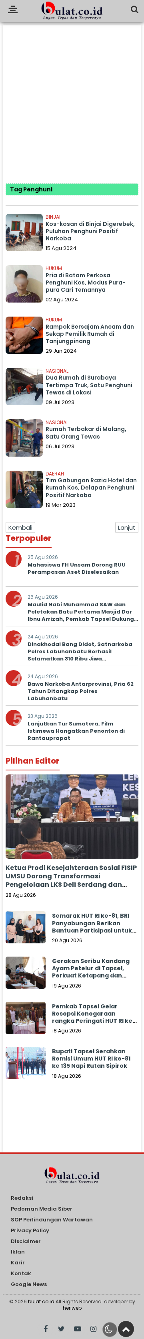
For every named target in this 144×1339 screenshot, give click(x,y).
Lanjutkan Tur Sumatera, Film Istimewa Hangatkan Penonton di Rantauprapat (76, 731)
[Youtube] (77, 1329)
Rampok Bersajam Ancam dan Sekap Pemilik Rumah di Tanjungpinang (90, 334)
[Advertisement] (72, 97)
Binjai (53, 216)
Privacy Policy (30, 1230)
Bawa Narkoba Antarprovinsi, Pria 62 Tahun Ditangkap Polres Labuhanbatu (81, 691)
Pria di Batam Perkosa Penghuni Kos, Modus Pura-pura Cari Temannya (86, 282)
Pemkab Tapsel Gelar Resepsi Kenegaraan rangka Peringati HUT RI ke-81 (94, 1017)
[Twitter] (61, 1329)
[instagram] (93, 1329)
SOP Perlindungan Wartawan (52, 1220)
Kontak (21, 1273)
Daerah (55, 473)
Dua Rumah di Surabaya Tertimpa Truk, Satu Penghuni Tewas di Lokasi (89, 385)
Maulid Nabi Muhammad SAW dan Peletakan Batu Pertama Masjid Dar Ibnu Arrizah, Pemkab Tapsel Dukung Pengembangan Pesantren (81, 615)
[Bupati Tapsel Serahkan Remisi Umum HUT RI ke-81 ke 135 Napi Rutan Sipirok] (26, 1067)
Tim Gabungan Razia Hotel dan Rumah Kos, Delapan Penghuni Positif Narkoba (91, 487)
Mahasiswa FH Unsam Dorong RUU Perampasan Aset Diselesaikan (77, 568)
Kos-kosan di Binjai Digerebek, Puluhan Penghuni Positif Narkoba (90, 231)
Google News (29, 1284)
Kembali (20, 527)
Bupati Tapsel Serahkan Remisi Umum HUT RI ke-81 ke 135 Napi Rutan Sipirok (91, 1058)
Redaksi (22, 1198)
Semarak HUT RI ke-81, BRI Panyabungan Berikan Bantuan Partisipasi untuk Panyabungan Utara (92, 927)
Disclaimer (26, 1241)
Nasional (57, 371)
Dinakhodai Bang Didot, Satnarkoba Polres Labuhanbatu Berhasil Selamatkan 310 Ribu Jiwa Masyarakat (80, 655)
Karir (18, 1263)
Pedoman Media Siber (41, 1209)
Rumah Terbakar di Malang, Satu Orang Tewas (86, 432)
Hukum (54, 268)
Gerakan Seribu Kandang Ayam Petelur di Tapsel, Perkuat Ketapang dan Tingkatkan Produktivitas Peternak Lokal (91, 975)
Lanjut (127, 527)
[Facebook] (45, 1329)
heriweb (72, 1307)
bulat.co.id (41, 1301)
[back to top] (126, 1329)
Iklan (18, 1252)
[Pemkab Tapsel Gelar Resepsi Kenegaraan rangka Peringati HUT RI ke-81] (26, 1022)
